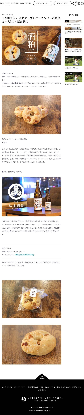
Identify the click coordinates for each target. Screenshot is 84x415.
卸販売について (62, 3)
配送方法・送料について (63, 387)
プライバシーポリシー (20, 387)
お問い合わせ (42, 390)
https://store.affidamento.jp (25, 255)
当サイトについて (7, 387)
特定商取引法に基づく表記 (35, 387)
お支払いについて (50, 387)
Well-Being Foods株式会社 (45, 407)
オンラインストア (42, 3)
